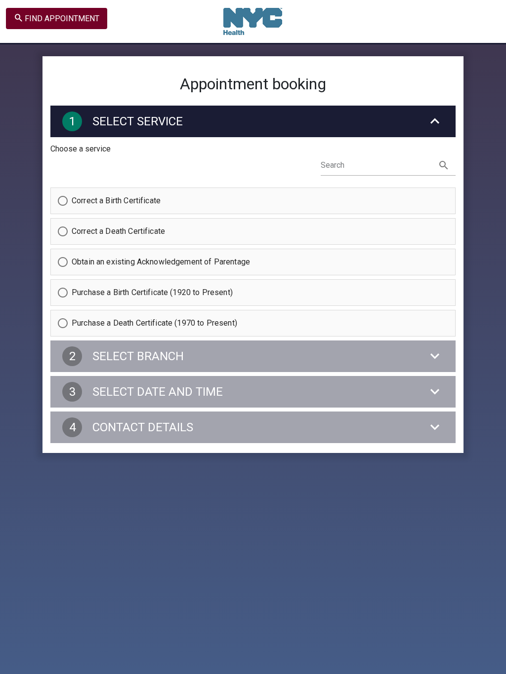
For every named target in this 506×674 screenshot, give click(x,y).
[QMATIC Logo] (252, 21)
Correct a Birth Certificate (116, 200)
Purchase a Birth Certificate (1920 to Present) (152, 292)
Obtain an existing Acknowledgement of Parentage (161, 261)
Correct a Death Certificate (118, 231)
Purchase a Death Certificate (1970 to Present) (154, 323)
